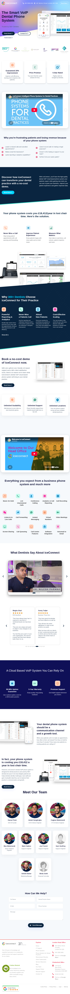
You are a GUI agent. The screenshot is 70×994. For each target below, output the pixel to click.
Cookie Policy (43, 986)
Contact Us (39, 974)
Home (37, 946)
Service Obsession (41, 962)
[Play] (35, 576)
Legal (60, 986)
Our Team (38, 966)
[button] (3, 576)
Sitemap (66, 986)
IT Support (39, 948)
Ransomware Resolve (42, 957)
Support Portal (40, 969)
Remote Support (40, 971)
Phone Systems (40, 950)
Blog (37, 964)
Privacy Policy (53, 986)
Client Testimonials (41, 959)
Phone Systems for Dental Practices (43, 953)
